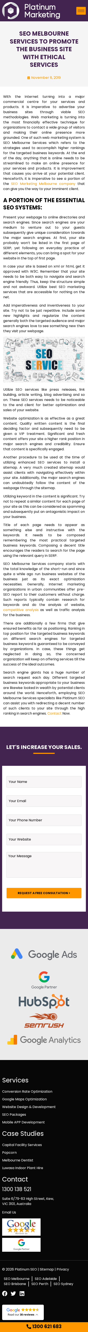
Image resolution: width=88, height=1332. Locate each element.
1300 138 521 (16, 1189)
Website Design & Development (29, 1106)
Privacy (63, 1269)
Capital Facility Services (22, 1144)
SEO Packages (14, 1114)
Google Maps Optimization (24, 1099)
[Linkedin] (22, 1293)
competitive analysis (21, 609)
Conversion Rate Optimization (27, 1091)
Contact (54, 713)
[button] (44, 1326)
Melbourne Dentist (17, 1160)
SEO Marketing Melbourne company (43, 183)
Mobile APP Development (23, 1122)
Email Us (9, 1212)
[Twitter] (13, 1293)
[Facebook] (4, 1293)
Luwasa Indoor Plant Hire (22, 1167)
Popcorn (9, 1152)
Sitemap (47, 1269)
